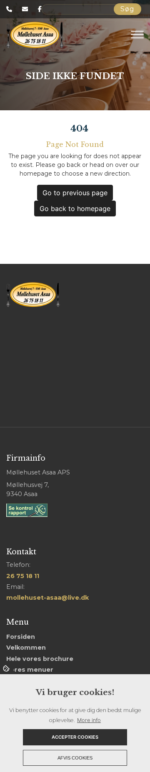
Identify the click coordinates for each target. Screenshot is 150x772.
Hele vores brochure (39, 659)
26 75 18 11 (22, 576)
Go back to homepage (75, 208)
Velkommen (26, 647)
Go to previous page (75, 193)
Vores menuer (29, 670)
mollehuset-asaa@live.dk (47, 597)
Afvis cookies (75, 757)
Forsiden (20, 637)
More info (89, 720)
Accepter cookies (75, 737)
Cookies (7, 668)
